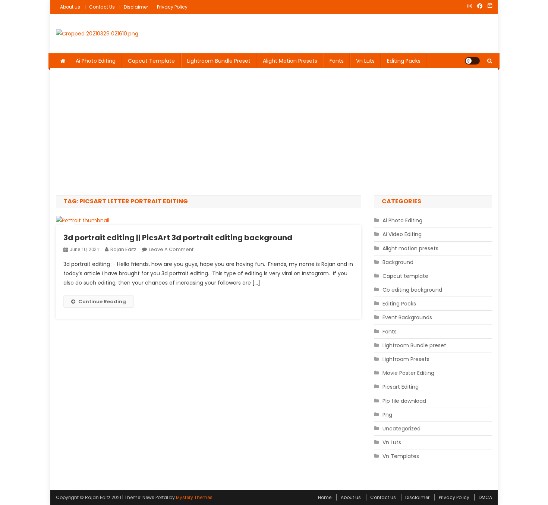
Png (387, 414)
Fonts (337, 61)
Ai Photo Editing (96, 61)
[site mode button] (472, 61)
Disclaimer (136, 7)
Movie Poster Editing (408, 373)
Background (397, 262)
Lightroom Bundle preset (219, 61)
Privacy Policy (172, 7)
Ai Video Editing (402, 234)
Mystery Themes (194, 497)
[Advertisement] (274, 131)
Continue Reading (102, 301)
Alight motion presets (290, 61)
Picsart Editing (400, 386)
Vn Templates (400, 456)
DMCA (485, 497)
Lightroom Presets (405, 359)
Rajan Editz (123, 249)
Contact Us (102, 7)
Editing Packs (404, 61)
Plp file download (404, 401)
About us (70, 7)
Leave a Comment (171, 249)
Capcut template (151, 61)
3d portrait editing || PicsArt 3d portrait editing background (177, 237)
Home (324, 497)
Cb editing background (412, 290)
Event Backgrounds (407, 317)
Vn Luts (365, 61)
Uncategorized (401, 428)
